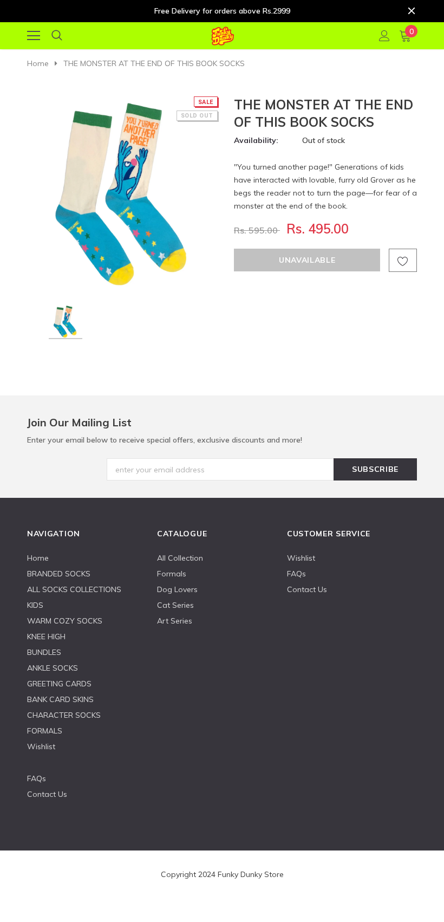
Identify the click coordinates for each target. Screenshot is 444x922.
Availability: (256, 140)
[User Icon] (384, 35)
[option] (123, 192)
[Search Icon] (56, 35)
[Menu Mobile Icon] (33, 35)
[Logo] (222, 34)
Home (38, 63)
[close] (411, 10)
